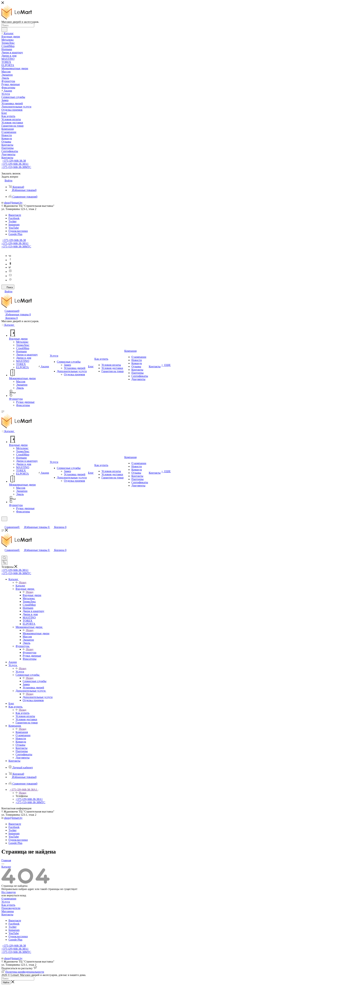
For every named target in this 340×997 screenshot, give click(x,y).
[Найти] (4, 29)
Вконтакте (14, 215)
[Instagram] (10, 271)
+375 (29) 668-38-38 (14, 160)
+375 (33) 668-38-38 (16, 167)
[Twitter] (9, 267)
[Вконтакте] (9, 255)
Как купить (22, 712)
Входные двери (32, 595)
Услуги (20, 671)
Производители (10, 908)
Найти (6, 982)
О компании (8, 898)
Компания (22, 732)
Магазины (7, 911)
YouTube (13, 227)
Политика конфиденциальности (24, 971)
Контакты (7, 914)
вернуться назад (16, 895)
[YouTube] (10, 275)
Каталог (20, 585)
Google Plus (15, 234)
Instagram (13, 224)
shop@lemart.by (13, 202)
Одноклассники (18, 230)
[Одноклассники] (10, 264)
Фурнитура (29, 652)
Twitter (12, 221)
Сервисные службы (34, 681)
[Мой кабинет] (3, 523)
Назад (22, 582)
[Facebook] (10, 259)
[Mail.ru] (10, 280)
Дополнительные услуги (38, 697)
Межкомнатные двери (36, 633)
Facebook (13, 218)
